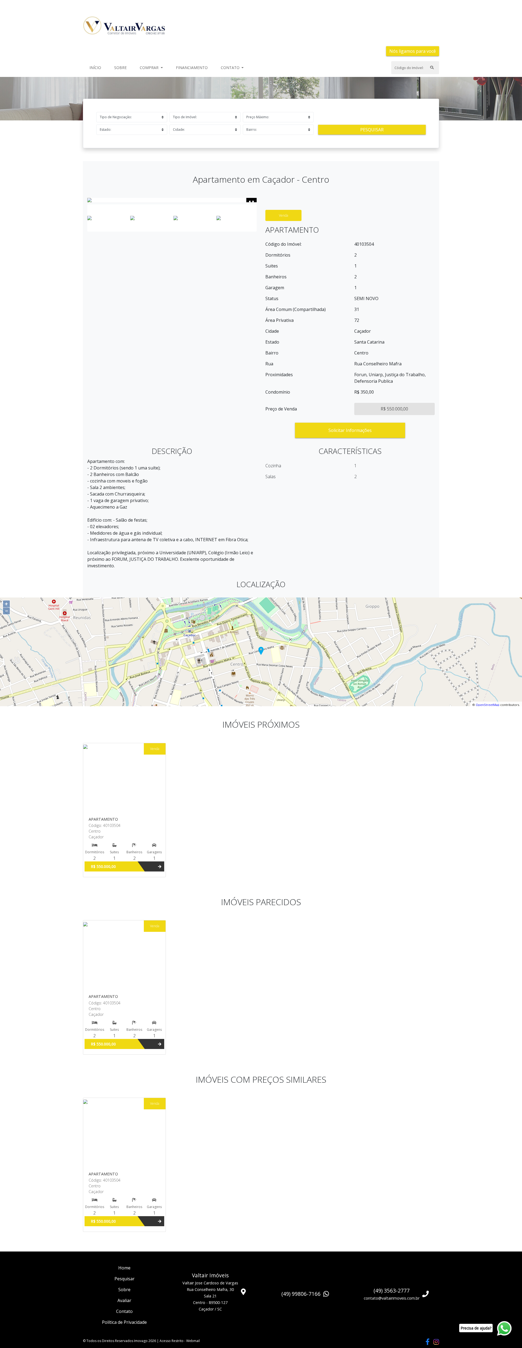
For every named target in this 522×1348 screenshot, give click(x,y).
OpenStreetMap (487, 705)
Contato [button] (231, 67)
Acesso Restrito (172, 1340)
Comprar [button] (150, 67)
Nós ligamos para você (412, 51)
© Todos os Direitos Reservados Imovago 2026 (119, 1340)
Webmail (193, 1340)
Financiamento (192, 67)
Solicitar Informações (350, 430)
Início (96, 67)
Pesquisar (372, 130)
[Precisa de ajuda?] (505, 1328)
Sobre (121, 67)
